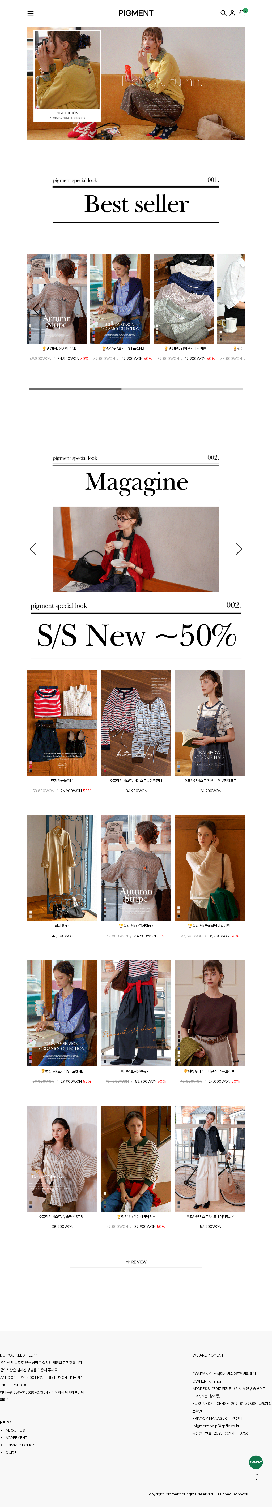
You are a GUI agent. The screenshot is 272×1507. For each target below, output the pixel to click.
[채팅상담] (256, 1462)
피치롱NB (62, 925)
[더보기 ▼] (136, 1262)
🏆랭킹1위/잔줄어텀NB (59, 348)
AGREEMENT (16, 1437)
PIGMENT (136, 13)
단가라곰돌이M (62, 780)
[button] (36, 309)
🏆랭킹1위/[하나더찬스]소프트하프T (210, 1071)
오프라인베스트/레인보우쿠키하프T (210, 780)
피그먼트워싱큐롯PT (136, 1071)
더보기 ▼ (136, 1262)
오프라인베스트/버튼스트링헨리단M (136, 780)
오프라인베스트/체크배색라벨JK (210, 1216)
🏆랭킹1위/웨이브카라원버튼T (186, 348)
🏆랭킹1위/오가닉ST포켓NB (122, 348)
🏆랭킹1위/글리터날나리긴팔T (210, 925)
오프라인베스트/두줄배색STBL (62, 1216)
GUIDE (10, 1452)
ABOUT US (15, 1430)
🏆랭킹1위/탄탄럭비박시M (136, 1216)
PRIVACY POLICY (20, 1445)
